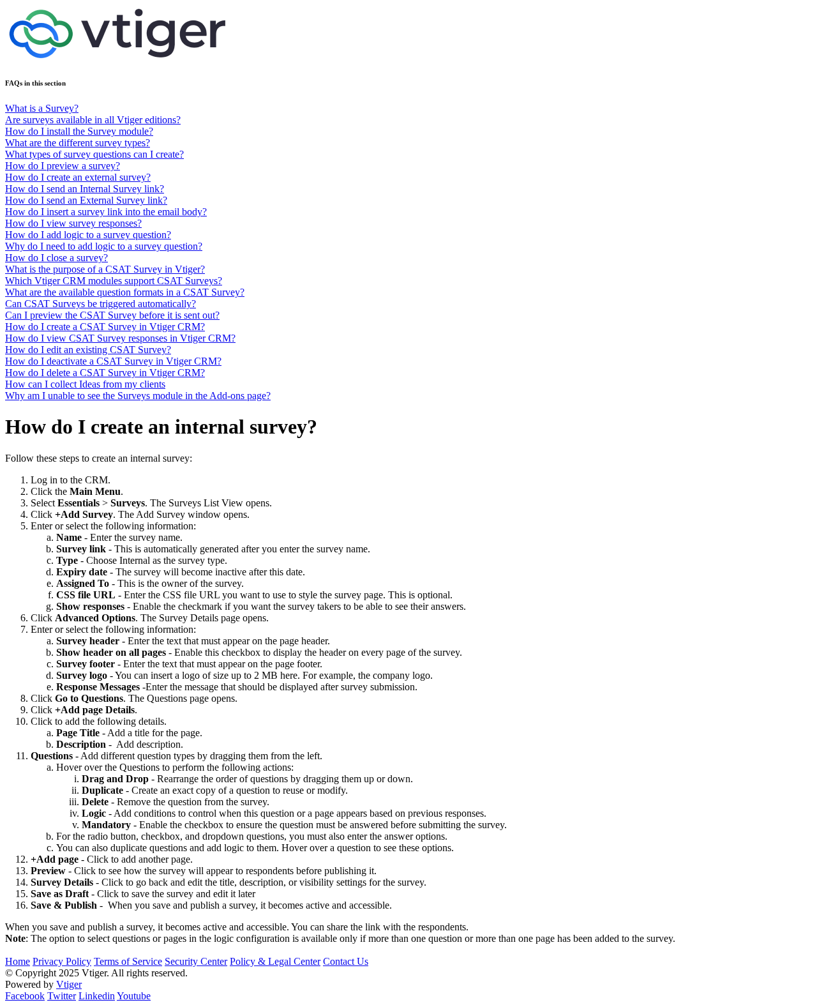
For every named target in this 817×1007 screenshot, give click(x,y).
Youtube (134, 995)
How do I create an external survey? (78, 177)
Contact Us (345, 961)
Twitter (61, 995)
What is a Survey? (42, 108)
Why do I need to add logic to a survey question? (103, 246)
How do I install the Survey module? (79, 131)
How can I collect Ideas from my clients (85, 384)
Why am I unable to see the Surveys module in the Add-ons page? (138, 395)
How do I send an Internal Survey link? (84, 188)
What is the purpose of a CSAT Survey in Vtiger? (105, 269)
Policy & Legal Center (275, 961)
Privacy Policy (62, 961)
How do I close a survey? (56, 257)
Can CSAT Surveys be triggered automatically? (100, 303)
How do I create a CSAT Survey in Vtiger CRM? (105, 326)
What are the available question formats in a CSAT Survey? (124, 292)
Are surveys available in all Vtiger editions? (93, 119)
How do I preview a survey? (62, 165)
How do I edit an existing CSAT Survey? (88, 349)
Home (17, 961)
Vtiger (69, 984)
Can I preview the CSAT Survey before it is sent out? (112, 315)
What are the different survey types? (77, 142)
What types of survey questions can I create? (94, 154)
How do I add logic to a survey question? (88, 234)
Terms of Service (128, 961)
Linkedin (97, 995)
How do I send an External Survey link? (86, 200)
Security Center (196, 961)
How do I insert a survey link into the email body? (106, 211)
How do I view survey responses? (73, 223)
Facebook (25, 995)
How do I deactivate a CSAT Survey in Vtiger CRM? (113, 361)
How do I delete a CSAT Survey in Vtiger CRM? (105, 372)
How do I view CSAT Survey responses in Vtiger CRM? (120, 338)
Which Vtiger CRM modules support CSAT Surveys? (113, 280)
